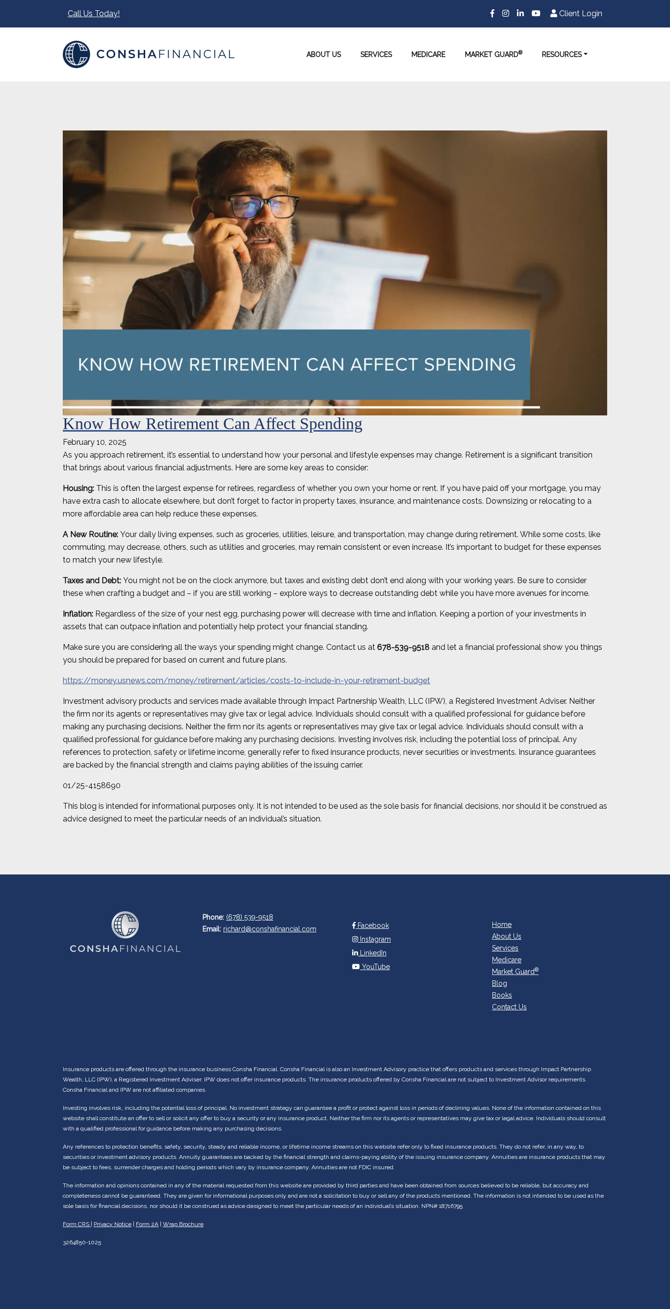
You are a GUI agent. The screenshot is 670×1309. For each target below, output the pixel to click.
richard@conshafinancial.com (269, 929)
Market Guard (493, 54)
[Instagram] (505, 13)
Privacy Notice (112, 1224)
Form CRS (77, 1224)
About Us (324, 54)
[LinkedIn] (520, 13)
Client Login (579, 13)
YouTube (375, 967)
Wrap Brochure (183, 1224)
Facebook (372, 925)
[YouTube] (536, 13)
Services (376, 54)
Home (502, 924)
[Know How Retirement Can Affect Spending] (335, 272)
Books (502, 995)
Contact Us (509, 1007)
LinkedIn (372, 953)
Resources (562, 54)
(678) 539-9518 (249, 917)
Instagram (374, 939)
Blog (499, 983)
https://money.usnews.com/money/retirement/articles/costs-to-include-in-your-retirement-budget (246, 680)
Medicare (428, 54)
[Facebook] (492, 13)
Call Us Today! (94, 13)
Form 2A (147, 1224)
